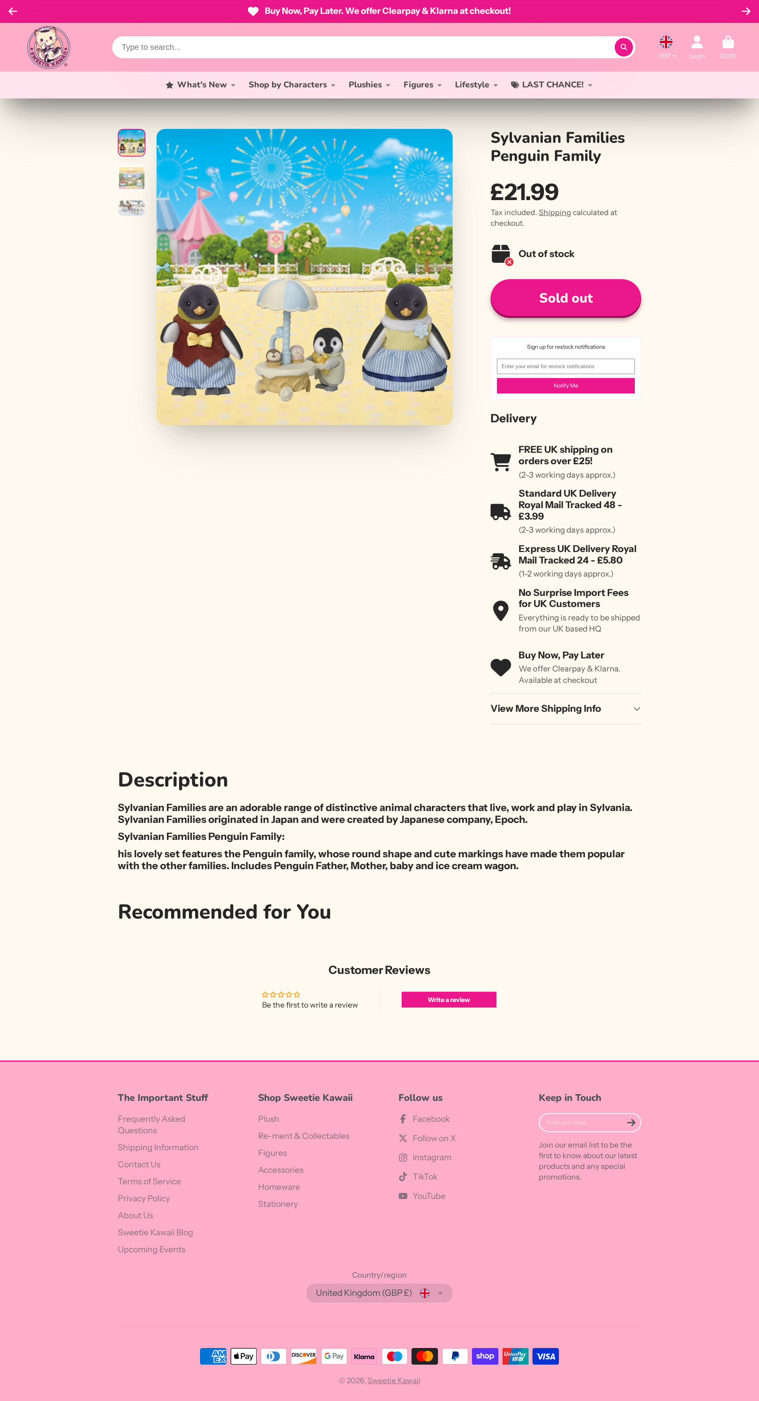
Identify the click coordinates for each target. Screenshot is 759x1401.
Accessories (281, 1170)
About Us (135, 1215)
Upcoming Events (151, 1249)
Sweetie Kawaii (394, 1380)
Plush (268, 1119)
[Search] (624, 47)
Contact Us (139, 1164)
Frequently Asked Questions (151, 1125)
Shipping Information (158, 1147)
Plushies (365, 84)
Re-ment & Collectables (303, 1136)
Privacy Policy (144, 1198)
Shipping (555, 212)
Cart (728, 47)
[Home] (48, 47)
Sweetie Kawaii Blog (155, 1232)
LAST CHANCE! (552, 84)
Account (697, 47)
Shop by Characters (288, 84)
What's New (202, 84)
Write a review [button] (449, 1000)
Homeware (279, 1187)
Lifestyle (472, 84)
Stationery (278, 1204)
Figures (418, 84)
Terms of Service (149, 1181)
